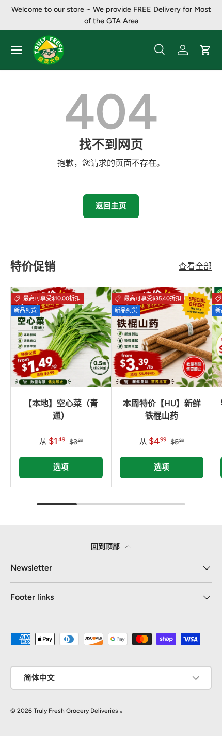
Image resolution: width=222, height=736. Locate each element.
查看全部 (195, 266)
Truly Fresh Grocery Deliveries (76, 710)
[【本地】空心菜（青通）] (61, 337)
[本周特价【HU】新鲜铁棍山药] (162, 337)
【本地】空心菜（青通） (61, 409)
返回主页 (111, 205)
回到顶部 (106, 546)
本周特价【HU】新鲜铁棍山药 (162, 409)
